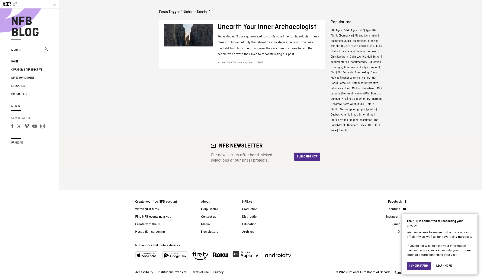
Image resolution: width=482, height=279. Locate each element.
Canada (360, 51)
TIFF (370, 125)
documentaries (340, 62)
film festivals (345, 73)
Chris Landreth (339, 57)
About (205, 201)
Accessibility (144, 272)
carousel (372, 51)
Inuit (347, 88)
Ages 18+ (370, 30)
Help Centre (209, 209)
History (366, 78)
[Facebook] (12, 127)
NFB (344, 99)
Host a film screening (150, 231)
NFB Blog (25, 27)
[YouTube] (34, 127)
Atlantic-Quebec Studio (344, 46)
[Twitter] (19, 127)
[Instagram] (42, 127)
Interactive (371, 83)
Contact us (208, 216)
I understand (418, 265)
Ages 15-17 (357, 30)
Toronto (343, 130)
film (333, 73)
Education (18, 85)
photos (371, 109)
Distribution (250, 216)
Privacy (218, 272)
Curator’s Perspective (26, 69)
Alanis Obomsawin (342, 36)
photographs (357, 109)
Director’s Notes (22, 77)
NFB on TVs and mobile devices (157, 245)
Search (16, 50)
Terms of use (200, 272)
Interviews (337, 88)
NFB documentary (359, 99)
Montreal (347, 94)
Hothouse (344, 83)
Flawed (335, 78)
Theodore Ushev (356, 125)
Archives (248, 231)
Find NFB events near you (153, 216)
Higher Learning (350, 78)
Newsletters (209, 231)
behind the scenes (343, 51)
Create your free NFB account (156, 201)
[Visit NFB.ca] (25, 4)
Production (19, 94)
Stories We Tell (339, 120)
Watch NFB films (147, 209)
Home (14, 61)
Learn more (444, 265)
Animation (371, 36)
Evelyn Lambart (369, 67)
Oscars (344, 109)
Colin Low (355, 57)
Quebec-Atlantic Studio (344, 115)
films (374, 73)
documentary (359, 62)
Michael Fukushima (363, 88)
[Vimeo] (26, 127)
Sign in (15, 106)
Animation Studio (341, 41)
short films (366, 115)
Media (205, 224)
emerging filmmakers (345, 67)
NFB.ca (247, 201)
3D (332, 30)
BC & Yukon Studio (371, 46)
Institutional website (172, 272)
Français (17, 142)
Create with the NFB (149, 224)
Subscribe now (307, 156)
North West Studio (353, 104)
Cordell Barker (372, 57)
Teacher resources (361, 120)
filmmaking (362, 73)
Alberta (359, 36)
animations (359, 41)
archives (373, 41)
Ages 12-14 (342, 30)
